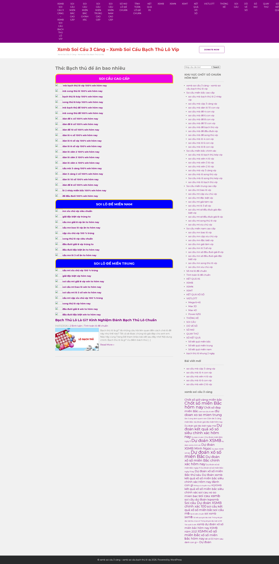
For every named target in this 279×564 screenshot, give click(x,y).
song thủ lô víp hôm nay (76, 303)
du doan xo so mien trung (203, 413)
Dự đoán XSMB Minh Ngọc (200, 446)
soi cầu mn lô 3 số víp (200, 248)
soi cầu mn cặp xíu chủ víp (203, 236)
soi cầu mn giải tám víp (200, 244)
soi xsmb (210, 513)
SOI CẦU (236, 5)
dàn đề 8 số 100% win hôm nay (80, 185)
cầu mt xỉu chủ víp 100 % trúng (80, 270)
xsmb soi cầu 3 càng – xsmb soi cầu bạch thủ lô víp (60, 21)
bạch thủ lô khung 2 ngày (200, 353)
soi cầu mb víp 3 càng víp (202, 170)
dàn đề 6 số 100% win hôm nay (80, 124)
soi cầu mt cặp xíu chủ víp (202, 194)
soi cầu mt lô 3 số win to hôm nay (81, 292)
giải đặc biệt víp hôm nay (76, 276)
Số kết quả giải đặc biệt (202, 518)
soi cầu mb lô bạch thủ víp (203, 182)
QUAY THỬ (266, 5)
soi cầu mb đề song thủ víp (203, 135)
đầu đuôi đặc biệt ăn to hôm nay (80, 249)
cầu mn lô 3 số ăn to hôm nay (79, 255)
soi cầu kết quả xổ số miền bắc (204, 508)
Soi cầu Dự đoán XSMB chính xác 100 (203, 504)
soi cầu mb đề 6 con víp (201, 115)
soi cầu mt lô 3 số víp (199, 205)
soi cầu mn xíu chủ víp (200, 267)
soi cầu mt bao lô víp (199, 190)
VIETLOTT (209, 3)
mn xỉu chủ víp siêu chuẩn (77, 211)
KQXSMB (216, 485)
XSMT (185, 3)
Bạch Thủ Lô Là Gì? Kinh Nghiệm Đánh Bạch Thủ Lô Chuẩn (106, 320)
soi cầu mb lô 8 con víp (201, 146)
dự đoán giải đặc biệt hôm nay (208, 422)
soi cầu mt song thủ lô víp (202, 220)
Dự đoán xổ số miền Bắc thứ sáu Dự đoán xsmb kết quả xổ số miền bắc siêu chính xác (204, 476)
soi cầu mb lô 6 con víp (201, 143)
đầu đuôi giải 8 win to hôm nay (80, 309)
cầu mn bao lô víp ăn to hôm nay (81, 227)
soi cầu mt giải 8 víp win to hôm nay (83, 281)
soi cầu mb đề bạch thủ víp (203, 127)
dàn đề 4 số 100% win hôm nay (80, 118)
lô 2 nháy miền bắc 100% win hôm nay (84, 190)
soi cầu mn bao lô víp (200, 232)
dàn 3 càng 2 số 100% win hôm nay (82, 173)
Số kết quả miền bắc (199, 341)
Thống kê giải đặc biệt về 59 (211, 521)
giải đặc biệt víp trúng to (76, 216)
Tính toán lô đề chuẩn (137, 8)
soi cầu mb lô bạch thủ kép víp (205, 154)
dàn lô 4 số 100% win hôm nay (80, 135)
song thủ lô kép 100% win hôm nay (82, 102)
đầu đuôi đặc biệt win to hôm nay (81, 314)
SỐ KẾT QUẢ (193, 337)
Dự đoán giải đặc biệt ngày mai (200, 425)
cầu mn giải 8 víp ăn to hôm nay (80, 222)
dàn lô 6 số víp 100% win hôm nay (82, 140)
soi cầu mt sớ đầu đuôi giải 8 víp (205, 216)
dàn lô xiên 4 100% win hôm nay (81, 162)
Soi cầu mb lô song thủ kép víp (205, 178)
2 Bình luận (76, 325)
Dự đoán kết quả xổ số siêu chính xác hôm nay (203, 431)
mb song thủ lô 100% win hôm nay (82, 91)
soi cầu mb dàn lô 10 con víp (203, 107)
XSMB (161, 3)
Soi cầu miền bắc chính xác (84, 11)
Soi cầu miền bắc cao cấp (72, 11)
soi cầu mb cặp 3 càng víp (202, 103)
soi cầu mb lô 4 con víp (201, 139)
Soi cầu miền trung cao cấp (98, 11)
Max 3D (192, 306)
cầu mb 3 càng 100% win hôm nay (82, 168)
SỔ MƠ (255, 5)
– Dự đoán (204, 542)
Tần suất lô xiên (190, 525)
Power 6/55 (194, 314)
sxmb (189, 517)
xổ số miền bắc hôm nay (201, 536)
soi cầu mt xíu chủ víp (200, 224)
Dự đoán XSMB (206, 440)
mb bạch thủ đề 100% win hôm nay (82, 107)
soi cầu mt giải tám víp (200, 201)
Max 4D (192, 310)
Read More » (107, 344)
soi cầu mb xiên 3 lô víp (201, 162)
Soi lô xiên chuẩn (197, 514)
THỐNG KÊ (224, 5)
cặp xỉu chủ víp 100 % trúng (78, 233)
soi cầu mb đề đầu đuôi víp (203, 131)
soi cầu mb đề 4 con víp (201, 111)
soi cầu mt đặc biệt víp (200, 197)
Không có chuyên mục (202, 486)
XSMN (173, 3)
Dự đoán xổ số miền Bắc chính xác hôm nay (202, 460)
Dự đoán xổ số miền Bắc (203, 454)
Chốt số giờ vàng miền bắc (203, 399)
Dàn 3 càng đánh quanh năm (196, 419)
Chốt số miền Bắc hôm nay (203, 405)
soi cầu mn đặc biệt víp (201, 240)
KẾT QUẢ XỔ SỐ (196, 8)
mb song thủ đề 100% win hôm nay (82, 113)
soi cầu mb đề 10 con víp (201, 123)
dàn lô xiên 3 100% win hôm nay (80, 157)
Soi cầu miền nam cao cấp (111, 11)
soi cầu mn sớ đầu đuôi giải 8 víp (205, 252)
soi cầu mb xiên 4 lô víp (201, 158)
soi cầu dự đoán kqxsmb (202, 499)
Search (216, 67)
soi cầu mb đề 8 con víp (201, 119)
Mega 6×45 (194, 302)
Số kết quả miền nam (200, 349)
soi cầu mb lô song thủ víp (202, 174)
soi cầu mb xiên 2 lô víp (201, 166)
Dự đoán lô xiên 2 (198, 437)
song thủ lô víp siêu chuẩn (77, 238)
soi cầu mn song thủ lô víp (202, 263)
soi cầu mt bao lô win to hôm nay (81, 287)
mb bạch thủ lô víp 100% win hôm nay (85, 85)
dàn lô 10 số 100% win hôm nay (80, 179)
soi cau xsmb (209, 496)
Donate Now (211, 49)
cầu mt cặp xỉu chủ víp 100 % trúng (82, 298)
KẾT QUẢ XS (149, 6)
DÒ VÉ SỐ (246, 6)
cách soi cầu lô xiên (206, 412)
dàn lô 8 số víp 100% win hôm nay (82, 146)
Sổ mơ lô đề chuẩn (123, 6)
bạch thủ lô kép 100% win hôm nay (82, 96)
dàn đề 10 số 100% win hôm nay (80, 129)
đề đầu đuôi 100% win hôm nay (80, 196)
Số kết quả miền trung (200, 345)
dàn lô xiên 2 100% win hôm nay (80, 151)
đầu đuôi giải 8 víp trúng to (78, 244)
